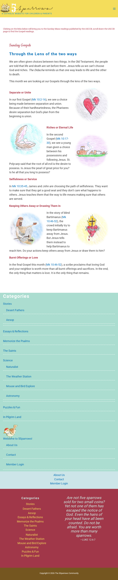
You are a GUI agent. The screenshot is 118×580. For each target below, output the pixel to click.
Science (8, 360)
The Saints (9, 350)
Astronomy (13, 395)
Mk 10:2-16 (39, 99)
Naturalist (12, 366)
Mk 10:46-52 (53, 264)
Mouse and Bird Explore (20, 386)
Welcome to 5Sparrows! (17, 438)
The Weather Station (18, 376)
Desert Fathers (15, 310)
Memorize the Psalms (16, 341)
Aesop (10, 319)
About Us (11, 445)
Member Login (15, 464)
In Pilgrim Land (12, 417)
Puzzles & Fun (11, 407)
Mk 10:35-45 (19, 186)
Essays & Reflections (15, 331)
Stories (7, 303)
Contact (11, 454)
